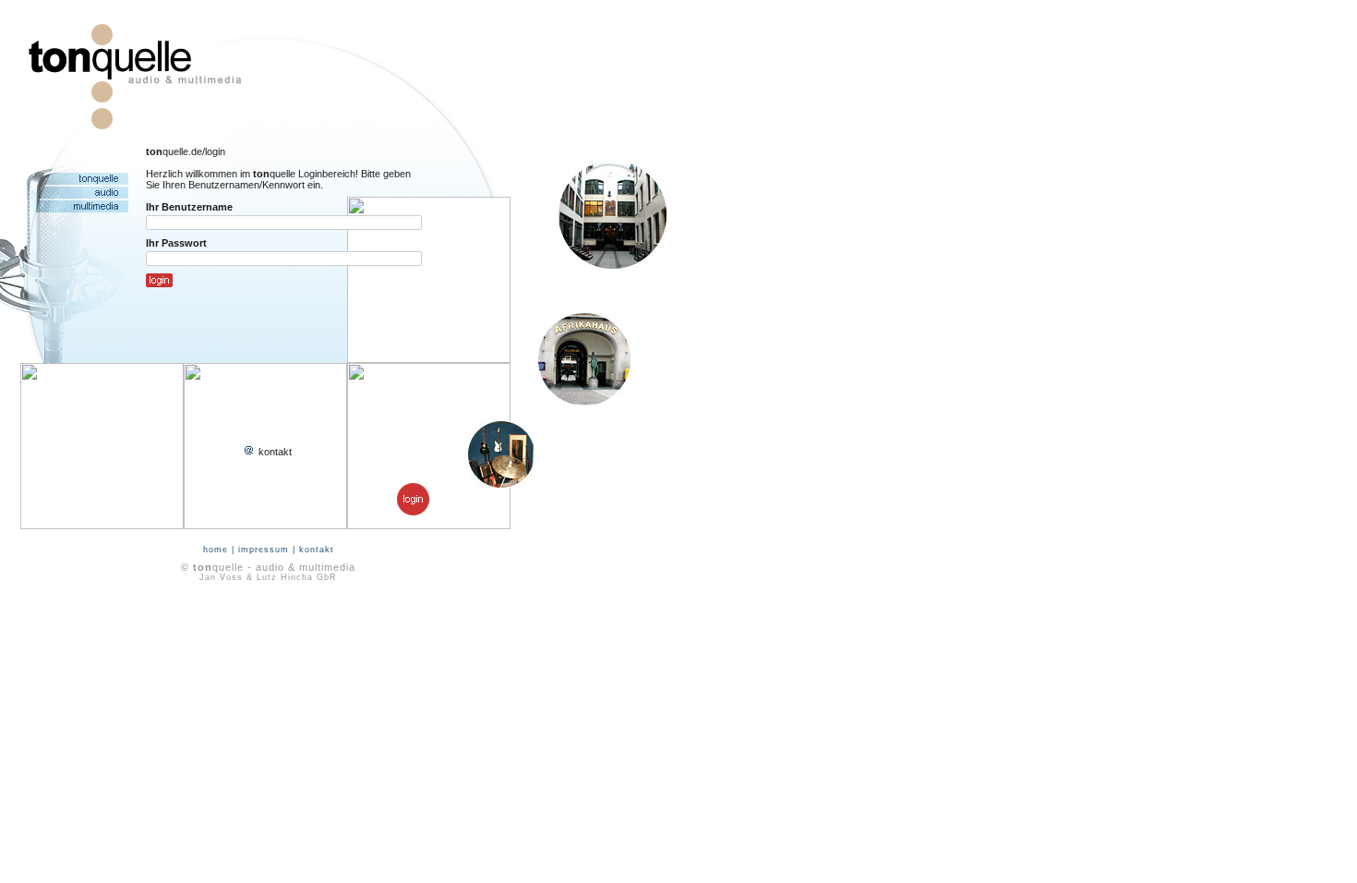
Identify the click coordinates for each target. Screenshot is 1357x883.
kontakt (274, 451)
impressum (263, 549)
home (215, 549)
